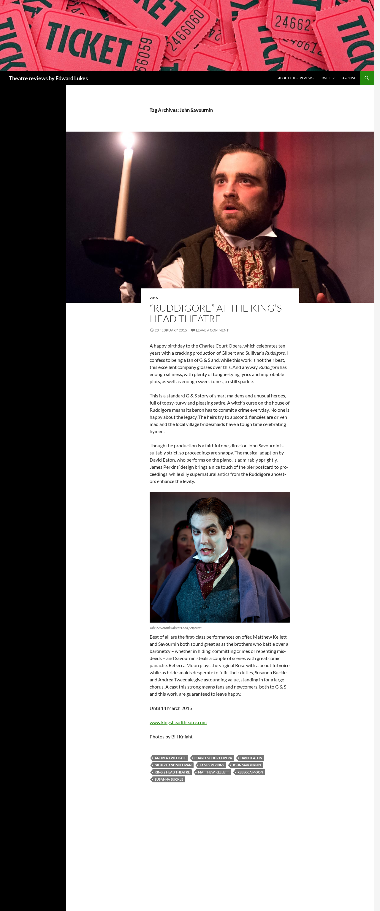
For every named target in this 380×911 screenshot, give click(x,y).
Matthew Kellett (213, 772)
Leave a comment (212, 330)
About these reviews (296, 78)
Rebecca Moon (250, 772)
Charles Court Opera (213, 758)
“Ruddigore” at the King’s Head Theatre (216, 313)
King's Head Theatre (172, 772)
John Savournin (246, 765)
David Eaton (251, 758)
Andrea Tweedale (170, 758)
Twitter (328, 78)
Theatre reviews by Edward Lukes (48, 78)
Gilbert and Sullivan (173, 765)
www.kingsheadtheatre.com (178, 722)
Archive (349, 78)
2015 (154, 298)
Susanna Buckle (169, 779)
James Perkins (212, 765)
